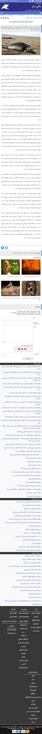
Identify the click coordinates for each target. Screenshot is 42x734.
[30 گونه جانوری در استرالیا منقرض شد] (31, 267)
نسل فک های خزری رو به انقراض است (21, 22)
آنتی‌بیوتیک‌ (33, 690)
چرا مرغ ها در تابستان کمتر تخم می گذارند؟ (28, 432)
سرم (23, 632)
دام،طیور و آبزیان (36, 613)
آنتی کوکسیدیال (23, 668)
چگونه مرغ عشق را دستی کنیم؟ (31, 533)
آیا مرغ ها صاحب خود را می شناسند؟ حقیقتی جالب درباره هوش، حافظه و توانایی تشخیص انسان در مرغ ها (21, 427)
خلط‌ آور (33, 704)
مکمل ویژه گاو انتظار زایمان (33, 482)
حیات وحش (29, 18)
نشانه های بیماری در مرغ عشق (32, 509)
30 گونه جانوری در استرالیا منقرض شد (32, 276)
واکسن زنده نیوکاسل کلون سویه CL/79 (29, 486)
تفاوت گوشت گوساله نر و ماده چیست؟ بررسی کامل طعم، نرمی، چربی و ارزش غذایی (21, 379)
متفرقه (23, 657)
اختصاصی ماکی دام (36, 627)
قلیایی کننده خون (33, 708)
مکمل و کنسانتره (23, 660)
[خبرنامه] (30, 1)
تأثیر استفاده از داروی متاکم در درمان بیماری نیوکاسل (26, 587)
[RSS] (33, 1)
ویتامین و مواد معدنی (23, 643)
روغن (33, 722)
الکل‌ (33, 676)
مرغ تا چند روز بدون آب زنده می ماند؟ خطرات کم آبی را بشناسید (22, 444)
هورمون (23, 646)
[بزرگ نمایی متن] (8, 18)
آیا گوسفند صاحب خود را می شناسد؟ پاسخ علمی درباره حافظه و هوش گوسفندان (21, 412)
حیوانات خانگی (36, 620)
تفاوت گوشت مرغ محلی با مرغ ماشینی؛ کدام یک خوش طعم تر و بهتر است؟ (21, 388)
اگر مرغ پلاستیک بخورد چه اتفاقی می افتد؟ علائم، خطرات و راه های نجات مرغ (20, 422)
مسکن (33, 701)
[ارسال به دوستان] (3, 18)
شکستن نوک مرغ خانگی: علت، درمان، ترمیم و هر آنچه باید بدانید (22, 435)
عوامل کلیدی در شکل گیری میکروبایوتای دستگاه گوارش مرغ (23, 489)
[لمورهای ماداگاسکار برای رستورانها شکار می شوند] (31, 289)
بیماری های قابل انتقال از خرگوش (31, 540)
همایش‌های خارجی (24, 617)
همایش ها (24, 609)
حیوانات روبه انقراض (17, 253)
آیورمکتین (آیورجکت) (34, 526)
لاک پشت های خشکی (34, 597)
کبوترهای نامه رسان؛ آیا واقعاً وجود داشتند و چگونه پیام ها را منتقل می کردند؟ (21, 373)
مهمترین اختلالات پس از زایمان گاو (30, 468)
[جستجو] (35, 1)
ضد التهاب (23, 636)
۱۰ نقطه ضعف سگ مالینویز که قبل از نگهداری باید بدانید (24, 455)
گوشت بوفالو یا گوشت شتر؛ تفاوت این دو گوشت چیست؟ (24, 393)
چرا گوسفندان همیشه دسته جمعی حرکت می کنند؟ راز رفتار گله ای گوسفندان (22, 403)
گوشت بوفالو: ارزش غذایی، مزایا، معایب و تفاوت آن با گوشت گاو (22, 417)
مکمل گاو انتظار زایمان (34, 479)
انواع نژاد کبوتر (36, 543)
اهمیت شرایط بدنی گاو (34, 465)
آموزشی (36, 617)
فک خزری (31, 253)
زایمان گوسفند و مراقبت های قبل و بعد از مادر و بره (26, 475)
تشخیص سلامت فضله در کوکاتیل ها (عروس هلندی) (26, 512)
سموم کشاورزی (11, 633)
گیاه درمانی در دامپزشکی (33, 493)
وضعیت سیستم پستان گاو (33, 462)
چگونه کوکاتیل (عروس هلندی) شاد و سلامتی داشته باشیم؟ (24, 519)
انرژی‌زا (33, 715)
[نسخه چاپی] (1, 18)
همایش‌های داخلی (24, 613)
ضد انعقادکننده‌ (33, 687)
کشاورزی (11, 626)
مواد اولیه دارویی (33, 672)
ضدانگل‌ (33, 694)
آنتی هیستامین (23, 628)
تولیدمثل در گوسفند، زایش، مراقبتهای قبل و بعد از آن (26, 472)
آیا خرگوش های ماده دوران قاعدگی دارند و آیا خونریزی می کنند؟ (22, 523)
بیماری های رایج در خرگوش (32, 529)
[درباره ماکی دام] (41, 1)
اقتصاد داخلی (13, 613)
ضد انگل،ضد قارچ (23, 639)
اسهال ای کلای (36, 604)
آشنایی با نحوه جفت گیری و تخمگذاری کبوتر (28, 550)
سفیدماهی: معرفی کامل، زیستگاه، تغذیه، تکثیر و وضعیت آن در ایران (22, 448)
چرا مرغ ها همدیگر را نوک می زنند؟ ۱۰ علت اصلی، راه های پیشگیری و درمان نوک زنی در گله (21, 440)
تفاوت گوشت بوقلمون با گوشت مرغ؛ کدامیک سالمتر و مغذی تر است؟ (21, 384)
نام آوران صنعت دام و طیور (9, 621)
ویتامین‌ (33, 683)
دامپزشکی (36, 624)
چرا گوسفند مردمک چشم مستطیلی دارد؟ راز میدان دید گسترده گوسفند (21, 408)
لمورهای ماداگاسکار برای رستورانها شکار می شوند (31, 299)
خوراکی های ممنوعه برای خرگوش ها (30, 590)
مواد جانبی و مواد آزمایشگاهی (33, 697)
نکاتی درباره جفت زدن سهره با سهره (30, 583)
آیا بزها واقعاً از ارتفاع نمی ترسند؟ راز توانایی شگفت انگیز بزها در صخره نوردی (21, 368)
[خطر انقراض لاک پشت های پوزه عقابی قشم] (10, 289)
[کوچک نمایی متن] (6, 18)
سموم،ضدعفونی (23, 650)
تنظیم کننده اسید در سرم (33, 711)
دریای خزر (25, 253)
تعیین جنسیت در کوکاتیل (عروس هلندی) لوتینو (27, 516)
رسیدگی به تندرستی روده (33, 496)
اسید (33, 679)
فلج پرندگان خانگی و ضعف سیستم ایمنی (29, 547)
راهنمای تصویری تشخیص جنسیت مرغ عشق (28, 502)
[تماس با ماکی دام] (38, 1)
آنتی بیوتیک (23, 625)
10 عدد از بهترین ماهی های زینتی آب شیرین (28, 536)
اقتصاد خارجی (13, 617)
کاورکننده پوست (33, 719)
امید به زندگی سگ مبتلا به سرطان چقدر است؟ (28, 451)
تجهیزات (23, 653)
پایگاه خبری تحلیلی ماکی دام (9, 727)
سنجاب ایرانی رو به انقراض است (13, 276)
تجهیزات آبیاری (11, 630)
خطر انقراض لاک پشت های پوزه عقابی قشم (11, 298)
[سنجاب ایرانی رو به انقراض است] (10, 267)
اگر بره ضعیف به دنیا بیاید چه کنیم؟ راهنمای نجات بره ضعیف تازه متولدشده (22, 398)
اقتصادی (13, 609)
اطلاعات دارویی (23, 621)
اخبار (34, 18)
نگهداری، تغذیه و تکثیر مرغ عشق (31, 505)
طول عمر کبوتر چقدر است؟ (32, 458)
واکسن (23, 664)
